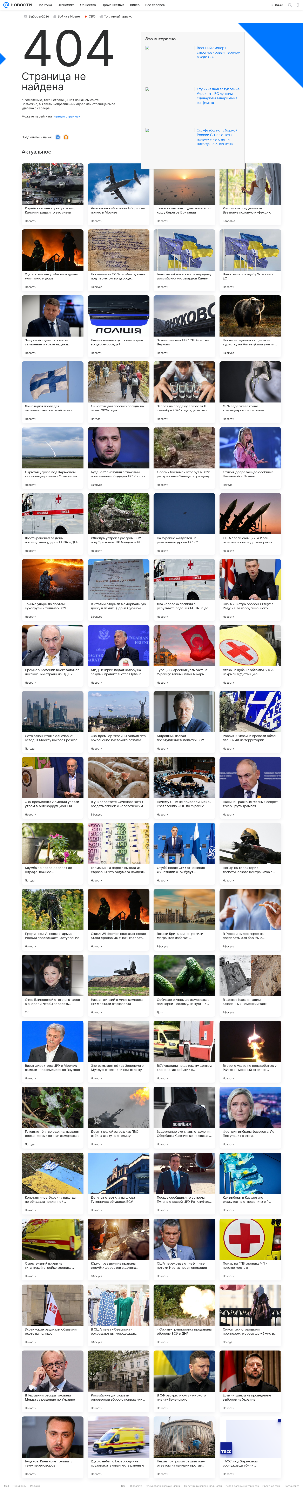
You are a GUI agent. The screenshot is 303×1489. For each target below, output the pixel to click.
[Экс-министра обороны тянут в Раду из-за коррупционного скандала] (250, 590)
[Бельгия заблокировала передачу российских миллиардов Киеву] (184, 260)
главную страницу (66, 116)
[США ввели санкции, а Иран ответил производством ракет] (250, 524)
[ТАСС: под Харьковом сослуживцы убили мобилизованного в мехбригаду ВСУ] (250, 1447)
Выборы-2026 (39, 16)
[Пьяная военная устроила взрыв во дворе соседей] (118, 326)
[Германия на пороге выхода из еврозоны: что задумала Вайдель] (118, 854)
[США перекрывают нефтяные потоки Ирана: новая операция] (184, 1249)
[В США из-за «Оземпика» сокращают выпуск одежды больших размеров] (118, 1315)
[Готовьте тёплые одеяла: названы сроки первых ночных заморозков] (52, 1118)
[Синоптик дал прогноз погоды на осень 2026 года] (118, 392)
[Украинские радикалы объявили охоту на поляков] (52, 1315)
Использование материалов (242, 1486)
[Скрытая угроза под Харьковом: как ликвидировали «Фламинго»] (52, 458)
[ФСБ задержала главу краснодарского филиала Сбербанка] (250, 392)
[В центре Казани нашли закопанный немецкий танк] (250, 986)
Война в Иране (69, 16)
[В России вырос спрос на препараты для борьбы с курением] (250, 920)
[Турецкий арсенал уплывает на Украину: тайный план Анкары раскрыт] (184, 656)
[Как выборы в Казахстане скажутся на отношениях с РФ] (250, 1183)
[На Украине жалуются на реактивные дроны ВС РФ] (184, 524)
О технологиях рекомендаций (163, 1486)
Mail (6, 1486)
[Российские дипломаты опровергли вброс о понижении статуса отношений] (118, 1381)
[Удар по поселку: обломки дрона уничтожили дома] (52, 260)
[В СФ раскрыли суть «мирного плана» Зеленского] (184, 1381)
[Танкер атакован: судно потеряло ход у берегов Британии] (184, 194)
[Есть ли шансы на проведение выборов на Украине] (250, 1381)
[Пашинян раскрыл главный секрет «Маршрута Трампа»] (250, 788)
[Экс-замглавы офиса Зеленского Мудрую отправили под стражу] (118, 1052)
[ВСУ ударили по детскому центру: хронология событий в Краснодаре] (184, 1052)
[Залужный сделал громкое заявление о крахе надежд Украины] (52, 326)
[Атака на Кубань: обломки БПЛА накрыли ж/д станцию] (250, 656)
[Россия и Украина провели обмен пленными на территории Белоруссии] (250, 722)
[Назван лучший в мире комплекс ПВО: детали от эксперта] (118, 986)
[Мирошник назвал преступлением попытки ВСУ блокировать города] (184, 722)
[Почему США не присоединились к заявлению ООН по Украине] (184, 788)
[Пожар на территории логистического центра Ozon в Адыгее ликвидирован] (250, 854)
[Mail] (6, 5)
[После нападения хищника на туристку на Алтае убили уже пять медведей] (250, 326)
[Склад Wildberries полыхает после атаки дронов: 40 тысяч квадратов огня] (118, 920)
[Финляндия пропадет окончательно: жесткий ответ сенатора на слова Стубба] (52, 392)
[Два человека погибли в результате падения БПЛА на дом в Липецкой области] (184, 590)
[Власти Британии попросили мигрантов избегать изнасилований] (184, 920)
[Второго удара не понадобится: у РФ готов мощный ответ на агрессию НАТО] (250, 1052)
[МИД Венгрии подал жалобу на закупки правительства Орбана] (118, 656)
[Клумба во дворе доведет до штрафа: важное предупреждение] (52, 854)
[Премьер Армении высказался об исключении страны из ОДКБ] (52, 656)
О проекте (136, 1486)
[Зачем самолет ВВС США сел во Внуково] (184, 326)
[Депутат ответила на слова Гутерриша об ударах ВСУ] (118, 1183)
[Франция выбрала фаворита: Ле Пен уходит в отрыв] (250, 1118)
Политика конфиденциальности (203, 1486)
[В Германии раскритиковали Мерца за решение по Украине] (52, 1381)
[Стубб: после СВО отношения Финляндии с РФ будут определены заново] (184, 854)
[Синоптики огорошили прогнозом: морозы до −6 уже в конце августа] (250, 1315)
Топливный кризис (118, 16)
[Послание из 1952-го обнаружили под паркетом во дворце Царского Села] (118, 260)
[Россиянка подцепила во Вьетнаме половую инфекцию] (250, 194)
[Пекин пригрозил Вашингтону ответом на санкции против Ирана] (184, 1447)
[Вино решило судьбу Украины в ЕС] (250, 260)
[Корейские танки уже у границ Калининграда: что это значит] (52, 194)
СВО (92, 16)
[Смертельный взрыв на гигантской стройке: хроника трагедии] (52, 1249)
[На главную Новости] (20, 5)
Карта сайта (292, 1486)
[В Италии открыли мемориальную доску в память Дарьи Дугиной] (118, 590)
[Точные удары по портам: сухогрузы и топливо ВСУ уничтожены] (52, 590)
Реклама (35, 1486)
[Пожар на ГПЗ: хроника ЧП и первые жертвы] (250, 1249)
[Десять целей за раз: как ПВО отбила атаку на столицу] (118, 1118)
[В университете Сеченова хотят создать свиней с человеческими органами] (118, 788)
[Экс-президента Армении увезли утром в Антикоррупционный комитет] (52, 788)
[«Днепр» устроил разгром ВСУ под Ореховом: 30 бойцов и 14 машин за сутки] (118, 524)
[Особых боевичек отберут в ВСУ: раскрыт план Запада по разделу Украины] (184, 458)
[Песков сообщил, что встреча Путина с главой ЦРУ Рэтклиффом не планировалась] (184, 1183)
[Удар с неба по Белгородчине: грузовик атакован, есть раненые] (118, 1447)
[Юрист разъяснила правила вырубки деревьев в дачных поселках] (118, 1249)
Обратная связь (271, 1486)
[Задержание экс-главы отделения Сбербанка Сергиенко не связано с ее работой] (184, 1118)
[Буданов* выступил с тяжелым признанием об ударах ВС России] (118, 458)
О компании (19, 1486)
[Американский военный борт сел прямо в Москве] (118, 194)
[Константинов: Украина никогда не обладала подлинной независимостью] (52, 1183)
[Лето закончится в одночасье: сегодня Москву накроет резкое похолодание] (52, 722)
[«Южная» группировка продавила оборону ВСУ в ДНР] (184, 1315)
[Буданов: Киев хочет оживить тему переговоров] (52, 1447)
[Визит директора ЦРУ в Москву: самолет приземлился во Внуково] (52, 1052)
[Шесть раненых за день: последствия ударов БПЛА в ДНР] (52, 524)
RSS (123, 1486)
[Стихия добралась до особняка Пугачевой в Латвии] (250, 458)
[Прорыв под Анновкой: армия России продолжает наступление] (52, 920)
